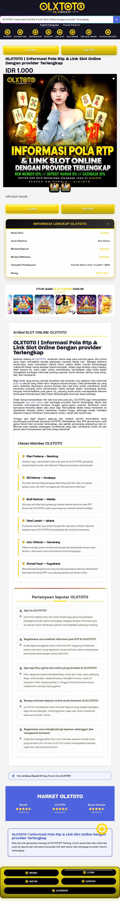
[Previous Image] (5, 131)
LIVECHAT (91, 882)
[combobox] (56, 19)
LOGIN (31, 50)
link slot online (34, 402)
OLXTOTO (40, 359)
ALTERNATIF (62, 891)
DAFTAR (89, 50)
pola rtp (17, 383)
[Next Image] (114, 131)
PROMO (33, 872)
